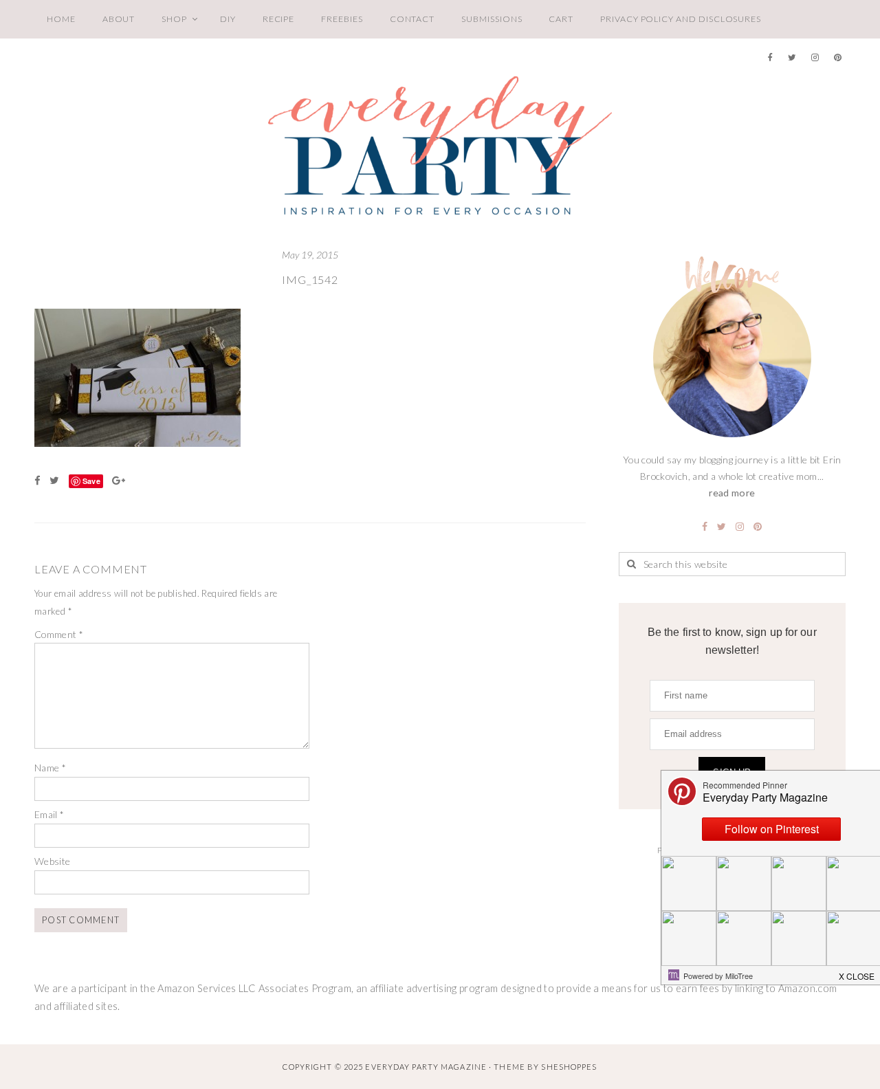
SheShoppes (569, 1066)
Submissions (491, 19)
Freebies (341, 19)
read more (732, 492)
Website (52, 861)
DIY (228, 19)
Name (50, 767)
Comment (58, 634)
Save (91, 481)
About (118, 19)
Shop (174, 19)
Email (49, 814)
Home (61, 19)
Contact (412, 19)
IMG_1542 (310, 279)
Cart (561, 19)
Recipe (279, 19)
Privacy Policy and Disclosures (680, 19)
